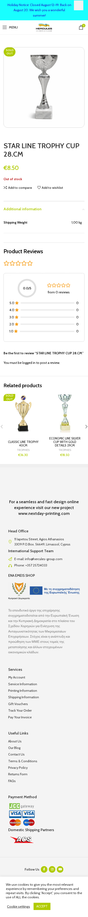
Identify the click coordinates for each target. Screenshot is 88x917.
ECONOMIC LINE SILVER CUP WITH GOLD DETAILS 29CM (64, 442)
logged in (28, 363)
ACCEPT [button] (42, 906)
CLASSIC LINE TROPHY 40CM (23, 443)
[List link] (44, 559)
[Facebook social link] (44, 869)
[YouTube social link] (60, 869)
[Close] (78, 5)
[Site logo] (44, 27)
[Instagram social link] (52, 869)
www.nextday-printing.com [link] (44, 513)
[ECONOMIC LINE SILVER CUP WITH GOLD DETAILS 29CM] (65, 413)
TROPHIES (23, 450)
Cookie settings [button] (18, 906)
